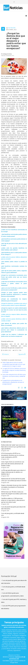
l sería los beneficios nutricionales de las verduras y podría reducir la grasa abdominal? (14, 283)
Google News (14, 662)
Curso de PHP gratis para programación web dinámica (13, 607)
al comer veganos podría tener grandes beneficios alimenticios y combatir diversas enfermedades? (14, 294)
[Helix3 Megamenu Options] (26, 15)
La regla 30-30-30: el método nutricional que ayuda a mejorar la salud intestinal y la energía (14, 370)
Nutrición (11, 28)
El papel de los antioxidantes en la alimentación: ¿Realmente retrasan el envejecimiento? (13, 382)
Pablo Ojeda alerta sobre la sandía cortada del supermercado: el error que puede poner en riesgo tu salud (13, 364)
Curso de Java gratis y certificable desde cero (13, 588)
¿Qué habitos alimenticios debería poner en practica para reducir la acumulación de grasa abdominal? (14, 329)
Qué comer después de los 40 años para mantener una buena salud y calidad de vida (14, 376)
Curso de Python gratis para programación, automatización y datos (12, 594)
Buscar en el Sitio (14, 655)
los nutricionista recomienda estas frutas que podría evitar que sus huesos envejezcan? (14, 277)
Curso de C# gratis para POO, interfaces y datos (14, 601)
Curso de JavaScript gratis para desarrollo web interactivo (14, 582)
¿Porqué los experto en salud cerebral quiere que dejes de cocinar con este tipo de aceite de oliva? (14, 309)
